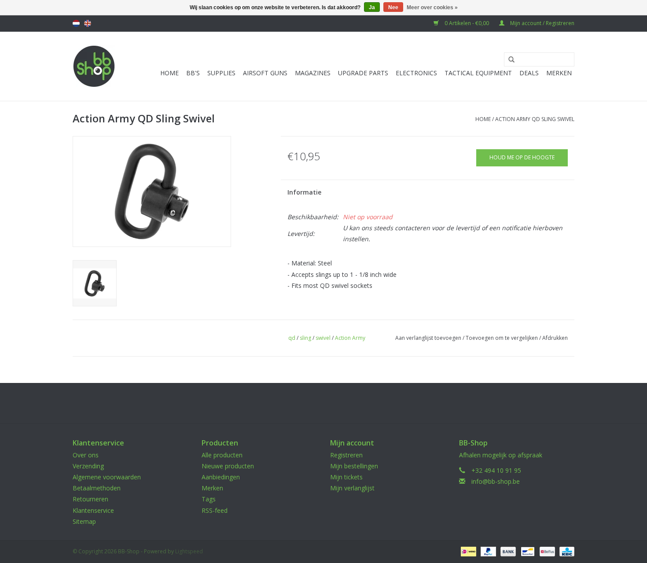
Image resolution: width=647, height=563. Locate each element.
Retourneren (90, 499)
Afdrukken (555, 338)
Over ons (86, 455)
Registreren (346, 455)
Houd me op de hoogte (522, 157)
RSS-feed (215, 510)
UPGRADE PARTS (363, 73)
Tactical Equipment (478, 73)
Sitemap (84, 521)
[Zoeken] (508, 59)
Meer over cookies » (432, 7)
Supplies (221, 73)
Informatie (304, 192)
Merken (559, 73)
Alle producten (222, 455)
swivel (323, 338)
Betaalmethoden (97, 488)
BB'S (193, 73)
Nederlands (76, 23)
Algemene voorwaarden (107, 477)
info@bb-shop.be (495, 481)
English (87, 23)
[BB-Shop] (94, 66)
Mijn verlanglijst (352, 488)
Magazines (313, 73)
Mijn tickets (346, 477)
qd (291, 338)
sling (305, 338)
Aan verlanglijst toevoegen (428, 338)
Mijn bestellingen (354, 466)
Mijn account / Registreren (541, 23)
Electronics (416, 73)
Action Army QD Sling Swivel (534, 119)
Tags (209, 499)
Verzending (88, 466)
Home (169, 73)
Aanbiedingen (221, 477)
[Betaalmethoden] (467, 551)
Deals (529, 73)
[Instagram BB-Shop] (331, 403)
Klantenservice (93, 510)
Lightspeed (189, 551)
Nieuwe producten (228, 466)
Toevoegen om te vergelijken (502, 338)
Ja (372, 7)
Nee (393, 7)
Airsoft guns (265, 73)
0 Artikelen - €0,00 (466, 23)
